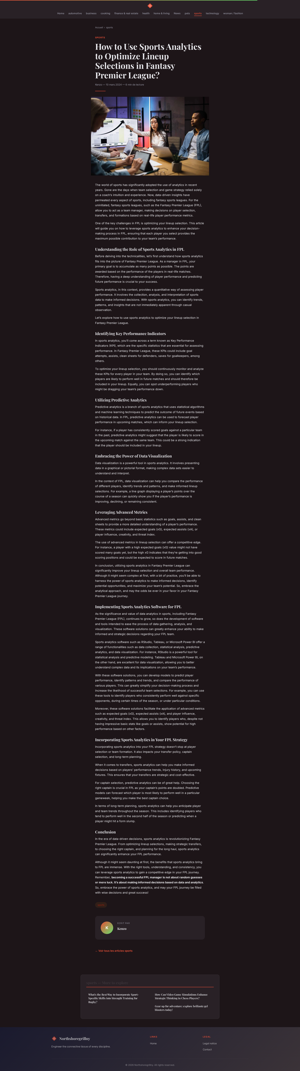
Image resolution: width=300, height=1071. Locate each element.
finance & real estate (126, 13)
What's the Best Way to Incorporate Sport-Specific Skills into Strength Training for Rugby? (113, 998)
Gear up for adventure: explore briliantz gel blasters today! (181, 1008)
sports (198, 13)
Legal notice (210, 1043)
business (91, 13)
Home (60, 13)
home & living (162, 13)
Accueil (99, 27)
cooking (105, 13)
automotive (75, 13)
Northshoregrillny (74, 1038)
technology (212, 13)
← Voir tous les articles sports (113, 950)
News (177, 13)
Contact (207, 1049)
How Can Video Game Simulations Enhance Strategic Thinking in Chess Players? (181, 996)
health (145, 13)
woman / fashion (233, 13)
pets (187, 13)
